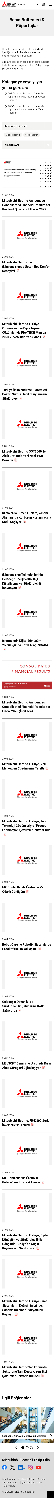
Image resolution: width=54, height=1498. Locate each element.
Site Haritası (9, 1485)
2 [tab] (27, 1447)
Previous (16, 1447)
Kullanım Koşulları (37, 1479)
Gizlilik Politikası (11, 1482)
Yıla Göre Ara (11, 144)
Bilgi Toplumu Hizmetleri (14, 1479)
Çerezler (26, 1482)
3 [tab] (31, 1447)
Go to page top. (50, 1494)
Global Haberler (13, 135)
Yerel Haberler (31, 135)
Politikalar (37, 1482)
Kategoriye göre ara (15, 126)
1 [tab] (22, 1447)
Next (37, 1447)
